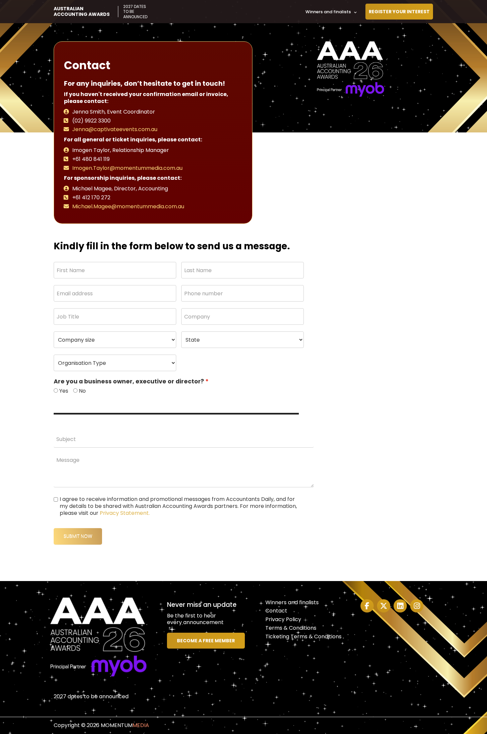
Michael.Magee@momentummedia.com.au (128, 206)
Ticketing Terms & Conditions (303, 636)
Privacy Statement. (125, 513)
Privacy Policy (283, 619)
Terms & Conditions (290, 628)
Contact (276, 610)
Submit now (78, 536)
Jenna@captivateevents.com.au (114, 129)
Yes (63, 391)
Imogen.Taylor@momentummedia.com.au (127, 168)
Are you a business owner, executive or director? (129, 381)
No (82, 391)
